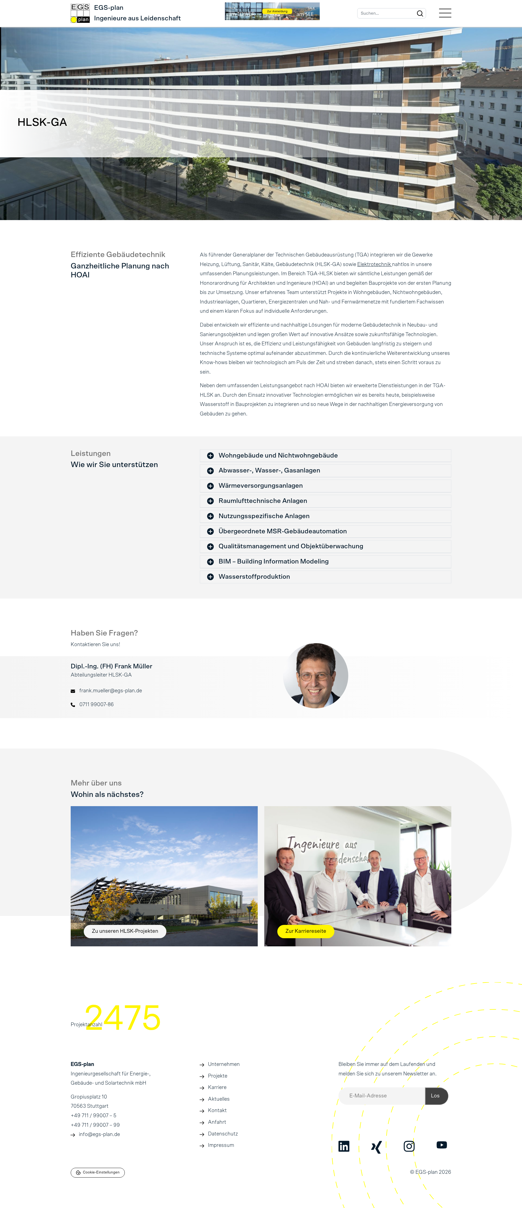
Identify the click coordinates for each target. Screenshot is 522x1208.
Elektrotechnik (374, 264)
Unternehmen (224, 1064)
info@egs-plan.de (99, 1134)
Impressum (221, 1145)
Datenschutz (223, 1134)
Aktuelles (219, 1099)
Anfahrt (217, 1122)
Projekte (217, 1076)
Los (435, 1096)
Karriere (217, 1087)
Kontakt (217, 1110)
